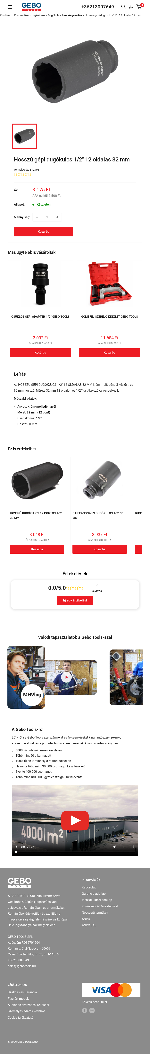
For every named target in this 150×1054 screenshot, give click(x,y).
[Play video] (66, 677)
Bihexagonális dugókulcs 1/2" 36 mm (97, 515)
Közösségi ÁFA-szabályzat (100, 906)
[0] (139, 6)
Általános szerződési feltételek (29, 1005)
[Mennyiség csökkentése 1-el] (37, 217)
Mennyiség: (22, 217)
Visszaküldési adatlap (97, 900)
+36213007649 (97, 7)
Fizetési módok (18, 999)
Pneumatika (21, 15)
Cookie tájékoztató (20, 1017)
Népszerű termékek (95, 912)
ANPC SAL (89, 925)
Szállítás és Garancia (22, 992)
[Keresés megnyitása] (123, 7)
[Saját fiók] (131, 7)
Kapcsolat (89, 887)
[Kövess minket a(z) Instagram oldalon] (92, 1010)
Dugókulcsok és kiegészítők (65, 15)
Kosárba (43, 231)
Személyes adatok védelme (26, 1011)
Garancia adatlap (94, 893)
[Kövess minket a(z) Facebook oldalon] (84, 1010)
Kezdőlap (5, 15)
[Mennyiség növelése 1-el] (57, 217)
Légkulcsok (38, 15)
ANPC (86, 919)
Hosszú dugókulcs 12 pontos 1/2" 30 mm (36, 515)
